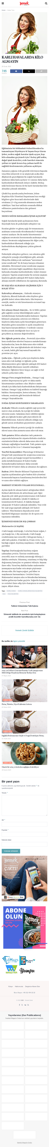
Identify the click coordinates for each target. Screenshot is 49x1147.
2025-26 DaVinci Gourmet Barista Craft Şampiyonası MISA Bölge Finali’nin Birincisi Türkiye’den (22, 671)
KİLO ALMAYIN (13, 594)
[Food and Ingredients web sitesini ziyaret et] (12, 1053)
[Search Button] (46, 3)
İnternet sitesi (6, 840)
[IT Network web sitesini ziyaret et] (12, 1107)
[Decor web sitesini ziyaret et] (36, 1080)
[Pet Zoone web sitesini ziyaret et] (24, 1135)
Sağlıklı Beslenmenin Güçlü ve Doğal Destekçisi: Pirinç (23, 736)
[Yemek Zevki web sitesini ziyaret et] (12, 1044)
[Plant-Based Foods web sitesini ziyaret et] (36, 1053)
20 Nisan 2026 (6, 707)
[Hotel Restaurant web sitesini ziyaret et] (36, 1044)
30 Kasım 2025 (6, 770)
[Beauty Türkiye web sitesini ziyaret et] (12, 1025)
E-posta (5, 830)
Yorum (5, 793)
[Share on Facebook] (16, 71)
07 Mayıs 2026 (6, 676)
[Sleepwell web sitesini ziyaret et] (36, 1071)
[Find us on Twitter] (22, 1005)
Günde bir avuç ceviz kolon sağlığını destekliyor (20, 767)
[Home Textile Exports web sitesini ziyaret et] (12, 1089)
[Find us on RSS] (28, 1005)
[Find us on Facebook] (19, 1005)
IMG (22, 1000)
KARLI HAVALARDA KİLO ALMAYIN (30, 591)
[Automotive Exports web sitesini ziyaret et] (36, 1117)
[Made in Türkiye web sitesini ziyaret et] (12, 1126)
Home (3, 10)
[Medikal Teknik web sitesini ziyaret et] (36, 1035)
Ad (3, 820)
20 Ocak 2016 (6, 66)
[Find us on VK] (25, 1005)
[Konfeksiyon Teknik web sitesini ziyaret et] (12, 1071)
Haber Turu (10, 10)
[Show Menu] (3, 3)
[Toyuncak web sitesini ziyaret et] (12, 1098)
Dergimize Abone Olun (32, 986)
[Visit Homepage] (24, 3)
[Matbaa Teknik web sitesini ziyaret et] (36, 1107)
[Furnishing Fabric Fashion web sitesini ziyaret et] (36, 1089)
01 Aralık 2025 (6, 738)
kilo (4, 594)
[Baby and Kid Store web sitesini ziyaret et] (36, 1098)
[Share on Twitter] (29, 71)
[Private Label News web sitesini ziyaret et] (36, 1025)
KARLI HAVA (11, 591)
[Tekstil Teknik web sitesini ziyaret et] (36, 1062)
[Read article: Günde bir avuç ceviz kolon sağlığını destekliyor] (24, 753)
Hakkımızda (19, 986)
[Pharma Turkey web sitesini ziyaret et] (12, 1035)
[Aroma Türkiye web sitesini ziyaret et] (12, 1062)
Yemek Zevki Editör (24, 630)
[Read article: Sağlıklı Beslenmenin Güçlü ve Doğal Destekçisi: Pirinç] (24, 722)
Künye (10, 986)
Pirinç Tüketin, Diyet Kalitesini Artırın (17, 704)
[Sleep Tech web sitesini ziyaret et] (12, 1080)
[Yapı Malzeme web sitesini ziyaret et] (12, 1117)
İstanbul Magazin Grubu (24, 1142)
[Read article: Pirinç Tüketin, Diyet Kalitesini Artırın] (24, 690)
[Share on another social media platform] (41, 71)
